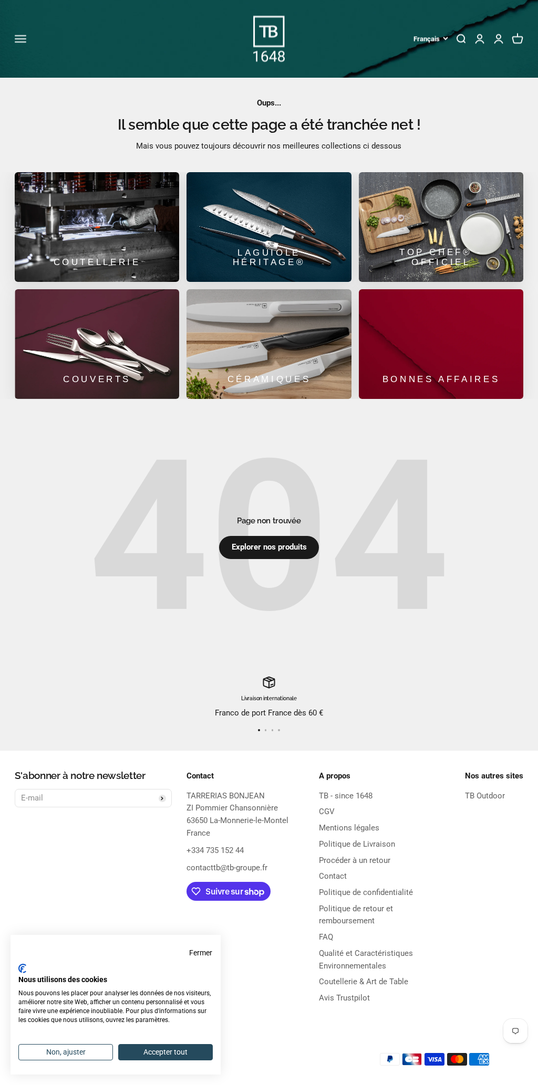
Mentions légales (349, 828)
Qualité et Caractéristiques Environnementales (366, 960)
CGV (327, 811)
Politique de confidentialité (366, 892)
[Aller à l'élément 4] (279, 730)
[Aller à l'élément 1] (259, 730)
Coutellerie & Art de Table (363, 981)
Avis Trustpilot (344, 998)
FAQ (326, 937)
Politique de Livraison (357, 844)
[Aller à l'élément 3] (272, 730)
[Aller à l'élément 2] (265, 730)
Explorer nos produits (269, 547)
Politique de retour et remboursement (356, 915)
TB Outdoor (485, 795)
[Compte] (498, 39)
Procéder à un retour (354, 860)
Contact (333, 876)
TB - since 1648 (346, 795)
